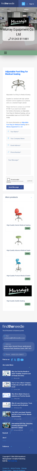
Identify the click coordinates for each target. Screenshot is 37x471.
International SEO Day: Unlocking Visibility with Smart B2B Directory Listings (22, 425)
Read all (5, 433)
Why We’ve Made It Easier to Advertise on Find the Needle (21, 395)
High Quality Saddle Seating (16, 301)
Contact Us (6, 468)
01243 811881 (20, 38)
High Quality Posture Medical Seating (19, 276)
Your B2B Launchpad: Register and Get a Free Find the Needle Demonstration (21, 414)
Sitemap (24, 468)
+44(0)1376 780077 (17, 354)
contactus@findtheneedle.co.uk (14, 338)
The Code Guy (12, 461)
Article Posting (15, 468)
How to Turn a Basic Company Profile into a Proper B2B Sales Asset (21, 385)
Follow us (6, 446)
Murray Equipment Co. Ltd (14, 127)
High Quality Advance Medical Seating (19, 250)
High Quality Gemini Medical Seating (18, 225)
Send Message (14, 187)
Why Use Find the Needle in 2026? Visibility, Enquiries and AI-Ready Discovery (21, 373)
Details (27, 228)
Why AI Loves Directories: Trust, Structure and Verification (22, 404)
